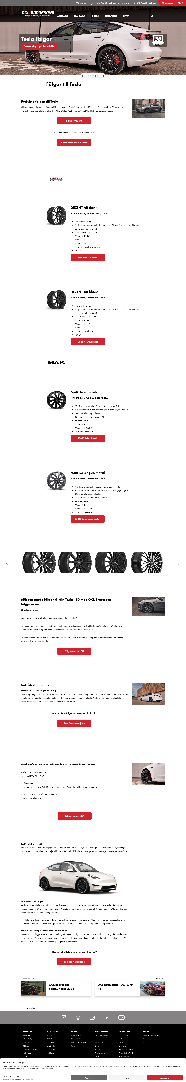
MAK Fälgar (51, 1049)
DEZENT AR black (88, 341)
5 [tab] (98, 76)
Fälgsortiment (74, 120)
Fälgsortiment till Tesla (74, 142)
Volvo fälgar (27, 1042)
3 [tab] (93, 76)
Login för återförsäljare (78, 1042)
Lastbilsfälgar (27, 1053)
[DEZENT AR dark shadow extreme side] (39, 562)
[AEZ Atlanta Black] (111, 562)
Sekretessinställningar (126, 1049)
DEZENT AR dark (87, 257)
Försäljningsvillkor (125, 1035)
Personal (97, 1049)
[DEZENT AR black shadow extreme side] (75, 562)
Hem (22, 1008)
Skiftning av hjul (124, 1056)
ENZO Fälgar (51, 1046)
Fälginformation (100, 1053)
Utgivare (122, 1039)
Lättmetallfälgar (28, 1039)
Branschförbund (148, 1039)
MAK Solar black (87, 438)
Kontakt (84, 3)
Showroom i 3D (100, 1042)
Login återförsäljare (105, 3)
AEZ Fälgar (50, 1035)
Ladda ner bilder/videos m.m (152, 1035)
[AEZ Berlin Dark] (147, 562)
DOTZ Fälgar (51, 1039)
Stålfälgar (26, 1046)
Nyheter (126, 3)
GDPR (121, 1042)
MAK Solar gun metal (87, 519)
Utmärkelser (123, 1046)
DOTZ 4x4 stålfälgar (30, 1049)
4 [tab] (96, 76)
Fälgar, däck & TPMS (126, 1053)
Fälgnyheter (26, 1035)
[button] (82, 76)
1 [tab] (89, 76)
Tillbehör (25, 1056)
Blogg (145, 1042)
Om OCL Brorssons (101, 1035)
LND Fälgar (51, 1053)
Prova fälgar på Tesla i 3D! (39, 46)
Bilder (97, 1046)
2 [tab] (91, 76)
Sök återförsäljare (146, 3)
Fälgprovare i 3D (171, 3)
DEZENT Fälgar (52, 1042)
